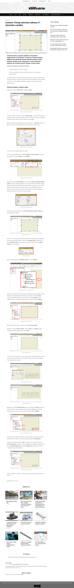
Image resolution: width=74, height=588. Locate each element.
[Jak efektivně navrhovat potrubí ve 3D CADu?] (26, 516)
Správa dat (37, 14)
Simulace (31, 14)
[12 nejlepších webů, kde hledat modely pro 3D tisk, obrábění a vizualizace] (11, 516)
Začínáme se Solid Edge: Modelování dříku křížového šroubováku (26, 544)
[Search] (62, 14)
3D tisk (24, 14)
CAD (15, 14)
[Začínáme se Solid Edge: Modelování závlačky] (40, 516)
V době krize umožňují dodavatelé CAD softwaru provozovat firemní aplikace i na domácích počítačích (40, 504)
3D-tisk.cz (34, 1)
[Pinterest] (2, 65)
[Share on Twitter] (2, 62)
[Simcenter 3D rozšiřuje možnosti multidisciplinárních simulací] (11, 536)
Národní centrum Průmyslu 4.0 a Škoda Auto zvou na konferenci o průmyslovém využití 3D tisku (59, 31)
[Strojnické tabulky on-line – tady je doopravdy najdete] (40, 536)
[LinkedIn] (2, 67)
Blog (11, 14)
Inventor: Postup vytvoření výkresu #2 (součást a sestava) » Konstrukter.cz (24, 557)
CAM (20, 14)
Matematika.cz (42, 1)
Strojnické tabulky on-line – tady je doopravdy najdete (40, 544)
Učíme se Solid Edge (55, 14)
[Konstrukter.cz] (37, 8)
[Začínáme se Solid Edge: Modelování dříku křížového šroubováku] (26, 536)
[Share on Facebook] (2, 59)
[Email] (2, 70)
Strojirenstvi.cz (26, 1)
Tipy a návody (46, 14)
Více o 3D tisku (55, 22)
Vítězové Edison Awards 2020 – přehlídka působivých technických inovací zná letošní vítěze (26, 504)
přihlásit (21, 574)
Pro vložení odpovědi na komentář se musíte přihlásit (19, 564)
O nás (49, 1)
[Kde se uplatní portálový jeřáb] (11, 495)
